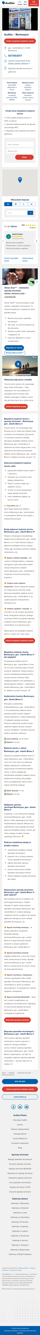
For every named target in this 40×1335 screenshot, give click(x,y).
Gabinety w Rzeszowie (20, 1235)
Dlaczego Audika (20, 1120)
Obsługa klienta (20, 1133)
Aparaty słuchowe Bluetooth (20, 1168)
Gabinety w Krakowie (20, 1208)
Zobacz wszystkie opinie (11, 259)
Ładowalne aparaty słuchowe (20, 1177)
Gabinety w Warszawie (20, 1203)
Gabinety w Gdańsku (20, 1226)
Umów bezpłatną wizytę (16, 406)
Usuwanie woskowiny (20, 1143)
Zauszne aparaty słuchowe (20, 1191)
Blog (20, 1147)
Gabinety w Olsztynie (20, 1245)
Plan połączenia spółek (15, 1270)
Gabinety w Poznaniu (20, 1222)
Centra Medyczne (20, 1138)
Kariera (20, 1124)
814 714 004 (20, 1081)
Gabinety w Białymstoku (20, 1249)
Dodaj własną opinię (27, 259)
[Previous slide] (3, 241)
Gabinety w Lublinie (20, 1231)
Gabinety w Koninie (20, 1240)
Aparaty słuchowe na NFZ (20, 1187)
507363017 (15, 56)
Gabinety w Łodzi (20, 1212)
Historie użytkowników (20, 1129)
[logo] (8, 3)
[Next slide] (36, 241)
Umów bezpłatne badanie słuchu (20, 41)
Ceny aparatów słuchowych (20, 1182)
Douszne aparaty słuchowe (20, 1164)
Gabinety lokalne (20, 1198)
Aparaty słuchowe (20, 1154)
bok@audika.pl (20, 1097)
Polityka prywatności (23, 1268)
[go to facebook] (13, 1107)
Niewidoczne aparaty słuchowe (20, 1173)
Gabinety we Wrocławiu (20, 1217)
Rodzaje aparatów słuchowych (20, 1159)
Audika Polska (20, 1115)
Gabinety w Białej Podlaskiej (20, 1254)
